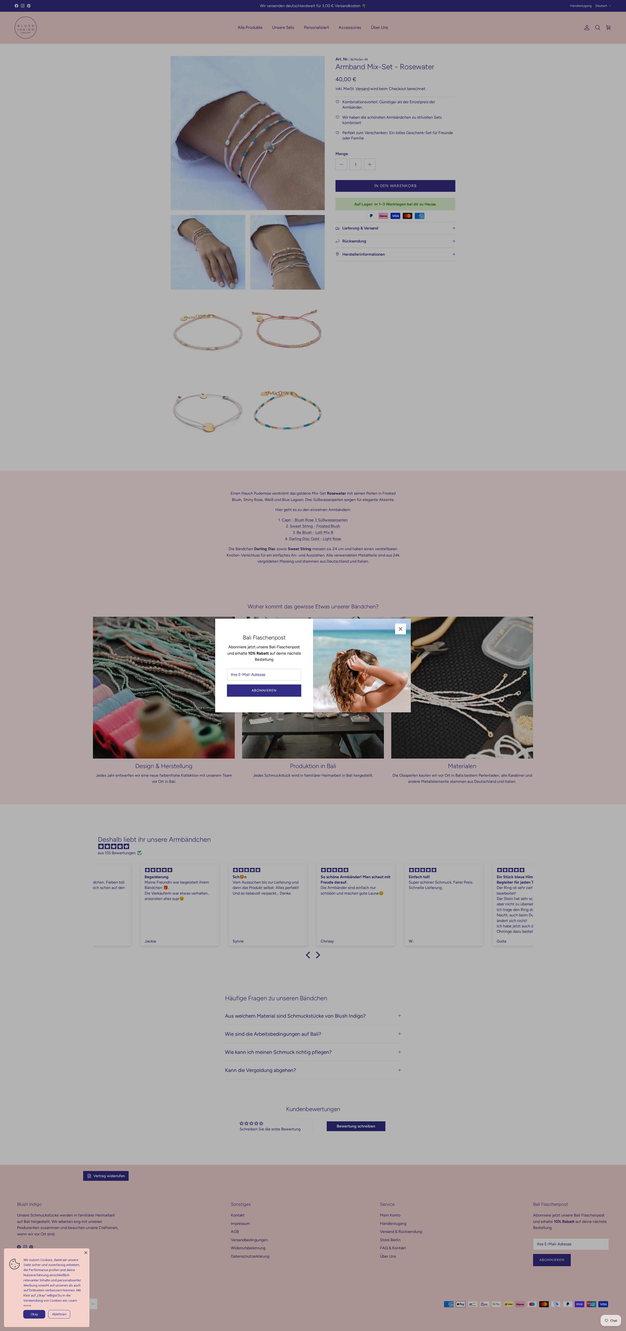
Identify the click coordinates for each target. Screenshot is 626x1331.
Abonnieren (264, 690)
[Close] (85, 1252)
